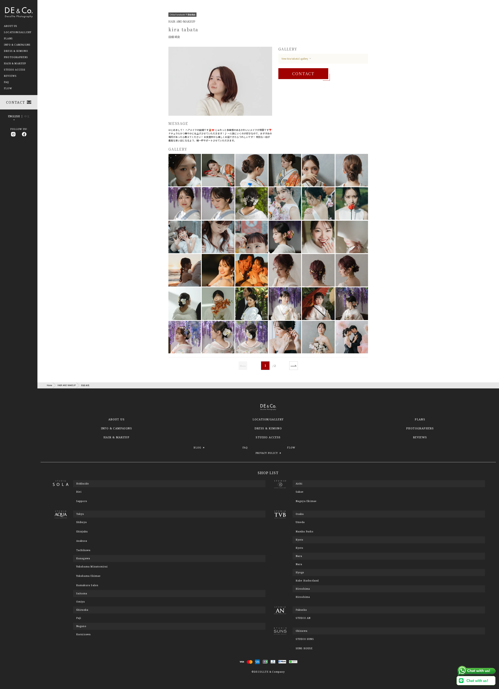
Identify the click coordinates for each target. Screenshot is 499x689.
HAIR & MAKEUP (116, 437)
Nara (299, 564)
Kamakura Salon (87, 585)
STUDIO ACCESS (268, 437)
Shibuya (81, 522)
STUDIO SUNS (305, 639)
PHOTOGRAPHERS (420, 428)
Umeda (300, 522)
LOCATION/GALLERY (268, 419)
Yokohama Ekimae (88, 576)
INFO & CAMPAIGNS (116, 428)
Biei (79, 491)
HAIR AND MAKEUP (67, 385)
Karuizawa (83, 634)
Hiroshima (303, 597)
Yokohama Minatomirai (92, 566)
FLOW (8, 88)
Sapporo (81, 501)
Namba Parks (304, 531)
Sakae (300, 491)
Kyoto (299, 548)
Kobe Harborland (307, 580)
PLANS (420, 419)
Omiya (80, 601)
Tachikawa (83, 550)
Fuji (78, 618)
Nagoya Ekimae (306, 501)
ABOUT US (116, 419)
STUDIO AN (303, 618)
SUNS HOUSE (304, 648)
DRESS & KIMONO (268, 428)
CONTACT (303, 73)
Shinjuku (82, 531)
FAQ (6, 82)
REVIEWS (420, 437)
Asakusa (81, 541)
